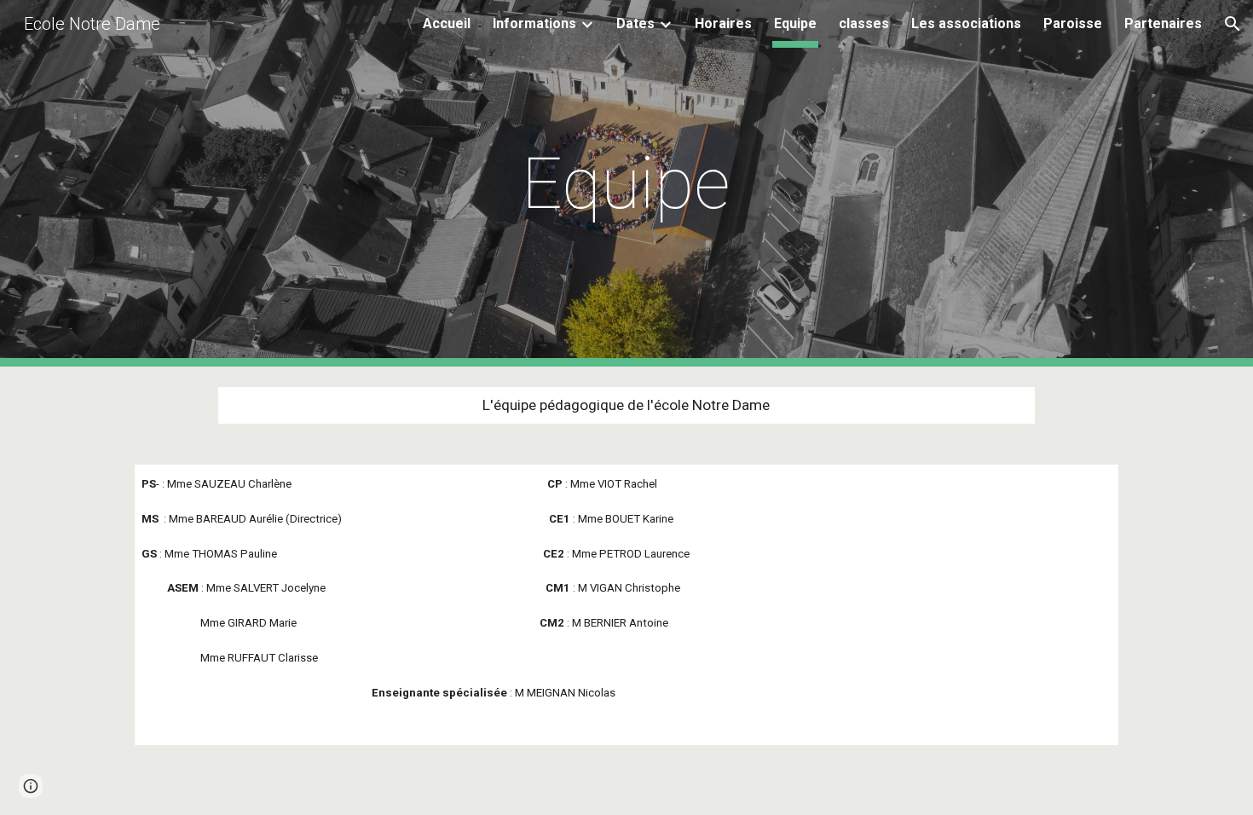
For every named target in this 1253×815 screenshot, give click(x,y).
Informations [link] (534, 23)
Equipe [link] (795, 23)
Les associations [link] (966, 23)
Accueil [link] (447, 23)
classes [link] (864, 23)
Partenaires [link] (1163, 23)
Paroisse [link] (1072, 23)
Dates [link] (635, 23)
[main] (626, 183)
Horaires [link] (723, 23)
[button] (1232, 23)
